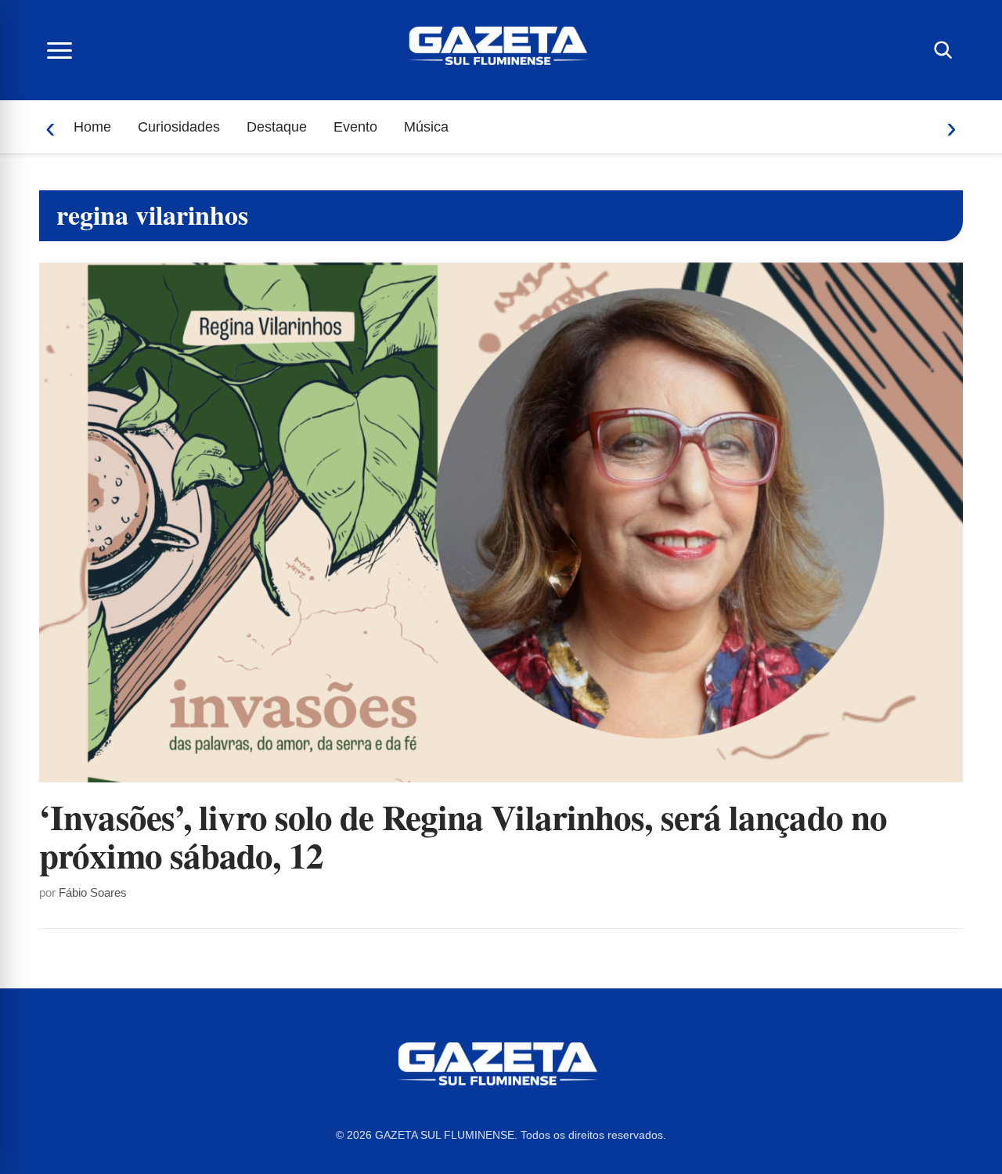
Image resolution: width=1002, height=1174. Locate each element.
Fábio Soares (93, 892)
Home (92, 127)
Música (426, 127)
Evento (355, 127)
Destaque (277, 127)
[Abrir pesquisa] (942, 50)
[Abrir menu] (59, 50)
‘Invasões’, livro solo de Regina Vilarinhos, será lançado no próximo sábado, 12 (463, 835)
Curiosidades (179, 127)
